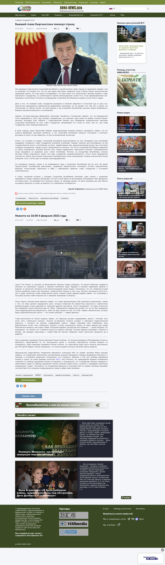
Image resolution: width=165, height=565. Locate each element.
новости (76, 375)
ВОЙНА (38, 375)
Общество (57, 2)
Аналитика (83, 2)
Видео (103, 2)
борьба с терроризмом (24, 375)
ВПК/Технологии (33, 2)
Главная (18, 20)
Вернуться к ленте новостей (118, 513)
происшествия (87, 375)
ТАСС (58, 359)
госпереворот (21, 198)
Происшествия (70, 2)
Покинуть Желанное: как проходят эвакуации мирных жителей (40, 453)
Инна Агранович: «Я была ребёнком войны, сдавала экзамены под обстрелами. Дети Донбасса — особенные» (45, 493)
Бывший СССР (96, 15)
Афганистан (20, 15)
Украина (58, 15)
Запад (112, 15)
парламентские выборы (50, 198)
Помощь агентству (122, 509)
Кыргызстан (33, 198)
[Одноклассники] (24, 209)
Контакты (140, 509)
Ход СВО (45, 15)
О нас (106, 509)
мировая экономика (62, 375)
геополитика (48, 375)
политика (64, 198)
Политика (19, 2)
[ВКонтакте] (17, 209)
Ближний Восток (76, 15)
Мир (122, 15)
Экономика (46, 2)
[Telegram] (21, 209)
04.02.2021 (24, 28)
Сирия (33, 15)
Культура (94, 2)
